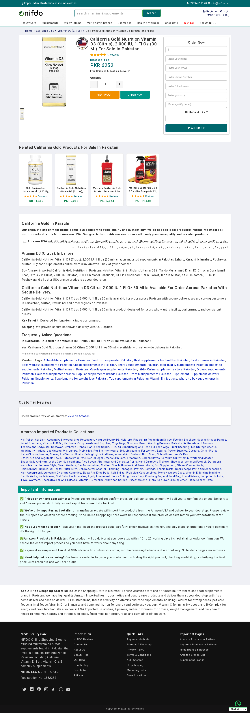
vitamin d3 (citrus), (70, 30)
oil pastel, (56, 469)
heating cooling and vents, (57, 454)
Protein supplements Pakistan (150, 374)
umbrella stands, (76, 447)
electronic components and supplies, (87, 443)
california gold (45, 30)
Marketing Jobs (136, 670)
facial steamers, (31, 443)
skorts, (79, 454)
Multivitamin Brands (99, 22)
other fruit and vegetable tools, (41, 458)
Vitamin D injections (163, 378)
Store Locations (136, 675)
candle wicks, (29, 476)
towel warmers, (31, 480)
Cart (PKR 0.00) (219, 15)
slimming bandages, (120, 469)
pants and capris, (98, 447)
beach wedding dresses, (155, 443)
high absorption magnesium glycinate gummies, (51, 472)
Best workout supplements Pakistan (47, 365)
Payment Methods (138, 639)
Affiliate (78, 675)
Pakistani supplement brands (55, 374)
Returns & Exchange (139, 644)
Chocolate (171, 22)
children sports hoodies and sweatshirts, (127, 465)
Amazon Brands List (192, 654)
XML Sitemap (135, 659)
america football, (196, 461)
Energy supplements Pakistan (138, 365)
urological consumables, (141, 472)
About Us (79, 649)
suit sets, (62, 476)
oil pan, (184, 454)
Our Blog (79, 659)
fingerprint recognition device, (153, 439)
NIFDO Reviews (84, 639)
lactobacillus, (78, 476)
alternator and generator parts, (118, 461)
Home (29, 30)
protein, (139, 469)
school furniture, (167, 454)
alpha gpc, (55, 461)
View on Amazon (79, 416)
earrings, (150, 469)
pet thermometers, (106, 450)
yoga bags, (119, 443)
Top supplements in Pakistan (129, 378)
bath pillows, (47, 476)
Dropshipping (135, 665)
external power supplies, (172, 450)
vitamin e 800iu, (53, 443)
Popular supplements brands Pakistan (102, 374)
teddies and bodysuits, (35, 447)
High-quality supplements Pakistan (184, 365)
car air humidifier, (89, 465)
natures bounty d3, (108, 439)
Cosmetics (125, 22)
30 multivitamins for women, (138, 450)
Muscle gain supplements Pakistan (113, 369)
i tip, (114, 447)
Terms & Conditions (139, 654)
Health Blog (81, 665)
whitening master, (201, 458)
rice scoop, (89, 461)
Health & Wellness (148, 22)
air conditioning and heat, (134, 447)
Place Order (196, 128)
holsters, (127, 439)
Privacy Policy (135, 649)
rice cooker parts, (201, 480)
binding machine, (210, 472)
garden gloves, (151, 458)
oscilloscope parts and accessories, (198, 469)
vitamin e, (192, 472)
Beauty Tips (81, 654)
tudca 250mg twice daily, (127, 476)
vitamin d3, (86, 480)
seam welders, (67, 465)
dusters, (194, 450)
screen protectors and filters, (137, 480)
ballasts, (177, 443)
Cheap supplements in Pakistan (94, 365)
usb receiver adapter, (93, 469)
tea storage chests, (204, 447)
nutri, (67, 469)
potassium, (87, 439)
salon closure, (30, 454)
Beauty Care (28, 22)
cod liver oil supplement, (173, 480)
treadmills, (134, 458)
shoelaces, (177, 461)
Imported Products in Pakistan (198, 644)
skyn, (74, 469)
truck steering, (180, 447)
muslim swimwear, (105, 480)
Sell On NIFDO (208, 22)
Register (211, 11)
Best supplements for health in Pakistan (161, 360)
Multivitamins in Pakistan (71, 369)
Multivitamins (72, 22)
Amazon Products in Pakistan (198, 639)
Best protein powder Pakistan (112, 360)
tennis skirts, (165, 469)
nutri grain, (149, 454)
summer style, (48, 465)
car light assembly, (47, 439)
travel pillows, (191, 476)
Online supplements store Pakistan (171, 369)
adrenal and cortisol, (128, 454)
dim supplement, (165, 465)
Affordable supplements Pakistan (67, 360)
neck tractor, (29, 465)
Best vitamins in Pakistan (208, 360)
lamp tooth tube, (212, 476)
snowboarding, (70, 439)
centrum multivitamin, (175, 458)
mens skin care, (116, 458)
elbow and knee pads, (96, 472)
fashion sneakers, (184, 439)
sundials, (133, 443)
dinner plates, (209, 450)
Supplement (181, 374)
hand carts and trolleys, (154, 461)
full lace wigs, (160, 447)
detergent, (215, 461)
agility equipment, (99, 476)
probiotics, (86, 450)
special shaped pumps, (212, 439)
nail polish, (27, 439)
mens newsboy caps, (171, 472)
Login (225, 11)
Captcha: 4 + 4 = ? (196, 112)
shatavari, (57, 447)
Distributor (80, 670)
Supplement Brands (192, 659)
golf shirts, (118, 472)
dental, (91, 458)
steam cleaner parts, (190, 465)
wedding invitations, (33, 450)
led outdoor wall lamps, (62, 450)
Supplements (50, 22)
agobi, (101, 458)
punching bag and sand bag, (163, 476)
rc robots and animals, (199, 443)
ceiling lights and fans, (99, 454)
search (151, 13)
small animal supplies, (35, 469)
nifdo (142, 369)
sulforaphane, (72, 461)
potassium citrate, (75, 458)
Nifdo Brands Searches (194, 649)
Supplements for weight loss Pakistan (81, 378)
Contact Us (80, 644)
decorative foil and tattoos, (60, 480)
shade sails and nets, (34, 461)
